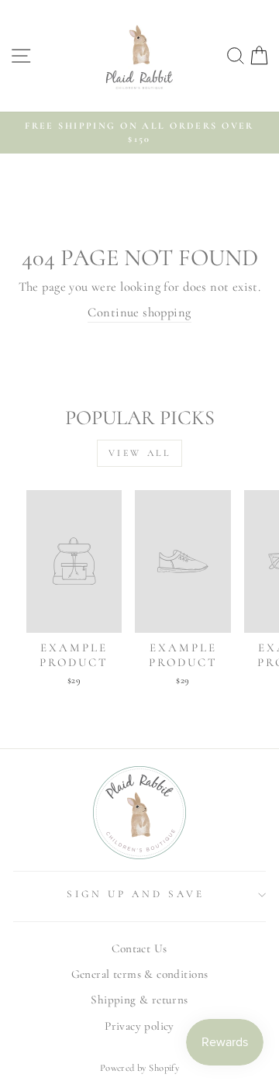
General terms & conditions (139, 974)
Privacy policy (139, 1026)
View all (139, 452)
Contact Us (139, 948)
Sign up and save (136, 894)
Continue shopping (139, 312)
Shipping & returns (139, 1000)
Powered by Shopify (139, 1068)
